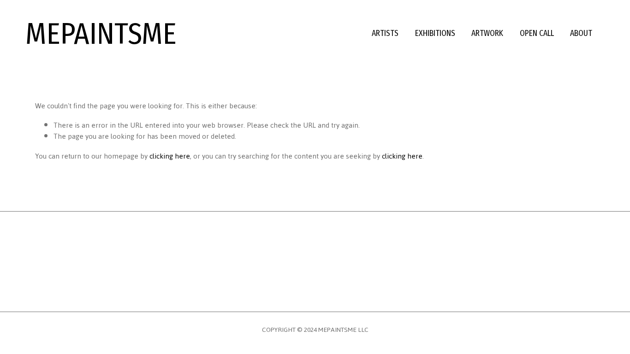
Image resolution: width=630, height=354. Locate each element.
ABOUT (581, 33)
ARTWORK (487, 33)
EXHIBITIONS (435, 33)
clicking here (169, 156)
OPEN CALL (537, 33)
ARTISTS (385, 33)
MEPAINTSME (101, 34)
